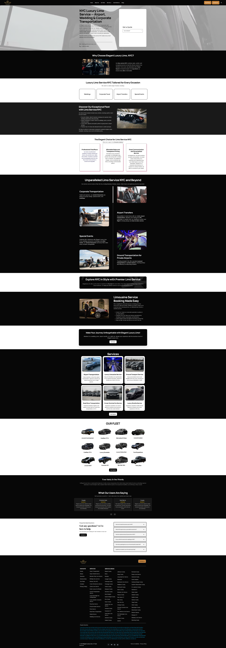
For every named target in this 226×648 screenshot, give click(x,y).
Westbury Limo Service (106, 638)
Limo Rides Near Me (133, 627)
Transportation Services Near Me (130, 632)
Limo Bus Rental (112, 627)
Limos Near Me (141, 630)
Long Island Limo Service (111, 630)
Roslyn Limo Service (124, 637)
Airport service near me (110, 634)
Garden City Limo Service (114, 637)
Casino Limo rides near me (116, 632)
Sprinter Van (121, 465)
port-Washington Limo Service (93, 638)
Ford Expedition (138, 452)
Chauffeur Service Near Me (124, 630)
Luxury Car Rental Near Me (102, 635)
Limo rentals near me (84, 634)
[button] (111, 514)
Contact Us (215, 2)
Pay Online (207, 2)
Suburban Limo (83, 635)
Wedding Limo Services (91, 637)
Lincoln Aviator (138, 438)
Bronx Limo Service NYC (121, 629)
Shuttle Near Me (138, 634)
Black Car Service (91, 635)
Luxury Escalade (104, 452)
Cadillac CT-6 (105, 438)
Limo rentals (113, 629)
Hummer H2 (104, 465)
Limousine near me (94, 632)
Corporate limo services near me (97, 634)
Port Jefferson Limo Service (130, 638)
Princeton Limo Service (135, 637)
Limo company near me (104, 629)
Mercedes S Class (121, 438)
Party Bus (138, 465)
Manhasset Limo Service (117, 638)
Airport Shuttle (133, 630)
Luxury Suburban (121, 452)
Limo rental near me (84, 632)
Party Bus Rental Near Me (104, 632)
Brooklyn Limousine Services (133, 629)
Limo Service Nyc (94, 627)
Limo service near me (85, 627)
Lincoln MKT (88, 465)
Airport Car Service (112, 635)
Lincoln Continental (88, 438)
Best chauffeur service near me (98, 630)
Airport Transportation (129, 634)
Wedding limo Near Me (103, 637)
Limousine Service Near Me (122, 627)
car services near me (103, 627)
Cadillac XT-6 (87, 452)
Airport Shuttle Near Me (122, 635)
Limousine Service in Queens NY (91, 629)
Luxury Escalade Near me (134, 635)
